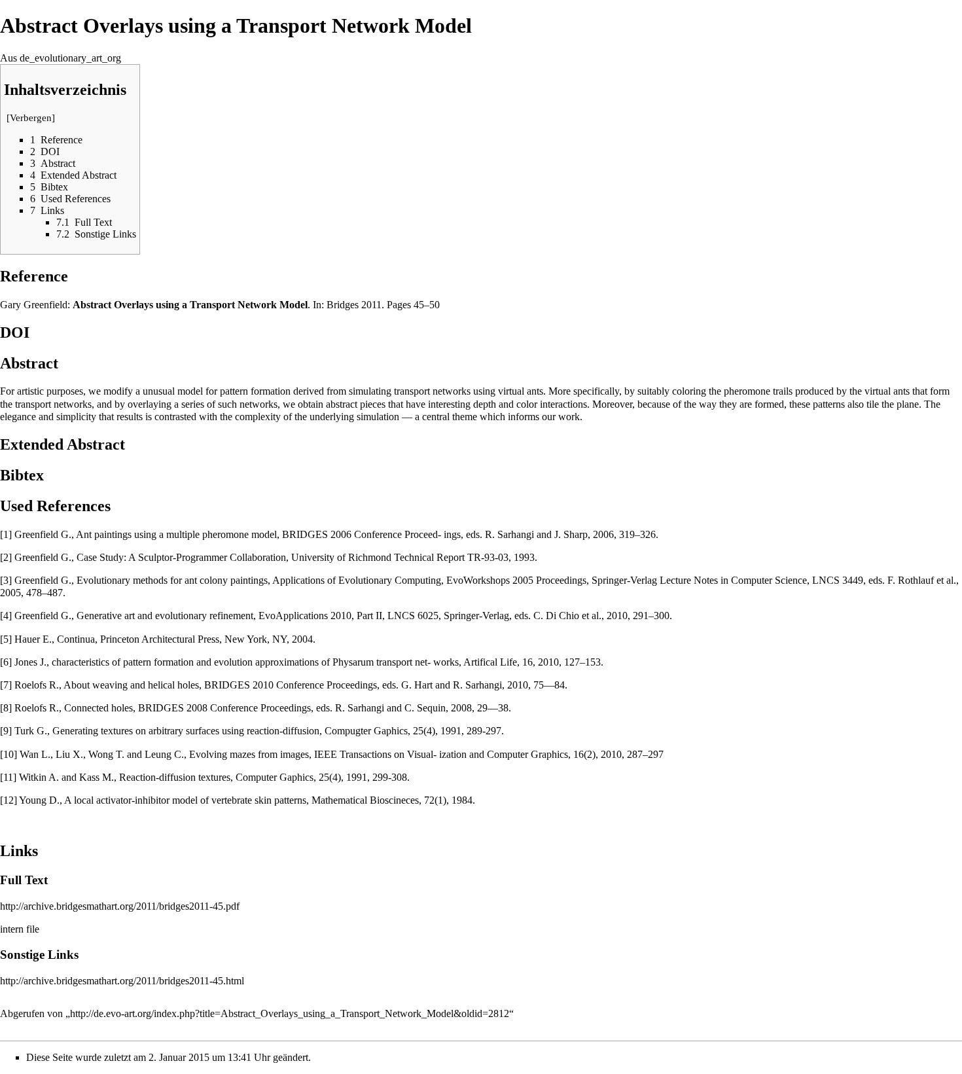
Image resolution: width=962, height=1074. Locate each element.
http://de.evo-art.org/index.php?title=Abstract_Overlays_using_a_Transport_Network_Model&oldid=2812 (289, 1013)
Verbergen (31, 118)
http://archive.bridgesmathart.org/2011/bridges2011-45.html (122, 980)
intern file (19, 929)
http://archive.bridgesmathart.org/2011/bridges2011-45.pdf (120, 906)
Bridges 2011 (354, 304)
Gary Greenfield (33, 304)
